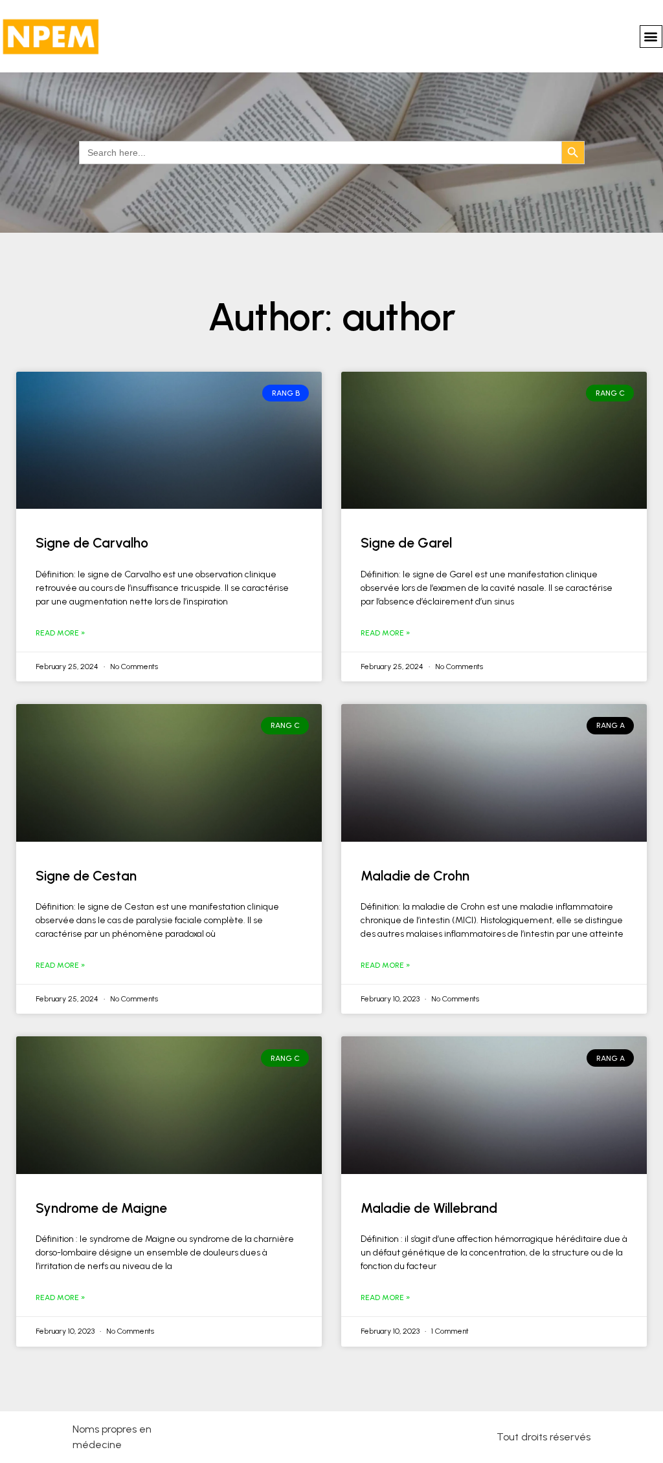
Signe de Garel (406, 543)
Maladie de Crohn (415, 876)
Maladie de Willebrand (429, 1208)
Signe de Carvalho (92, 543)
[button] (651, 36)
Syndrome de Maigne (101, 1208)
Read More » (60, 632)
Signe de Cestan (86, 876)
